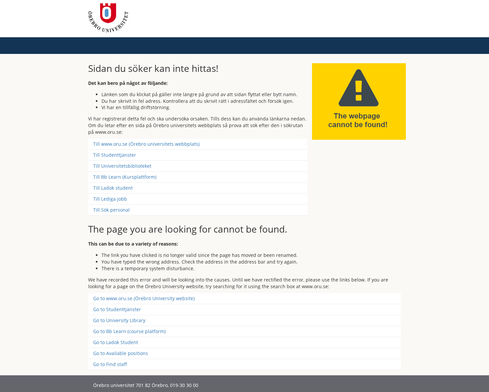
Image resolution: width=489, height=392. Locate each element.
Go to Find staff (110, 364)
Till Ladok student (113, 188)
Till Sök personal (111, 210)
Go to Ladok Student (115, 342)
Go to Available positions (120, 353)
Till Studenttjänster (114, 155)
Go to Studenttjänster (117, 309)
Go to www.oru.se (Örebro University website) (144, 298)
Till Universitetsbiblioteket (122, 166)
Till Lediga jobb (110, 199)
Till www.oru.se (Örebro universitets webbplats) (146, 144)
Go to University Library (119, 320)
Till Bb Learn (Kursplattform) (124, 177)
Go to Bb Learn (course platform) (129, 331)
